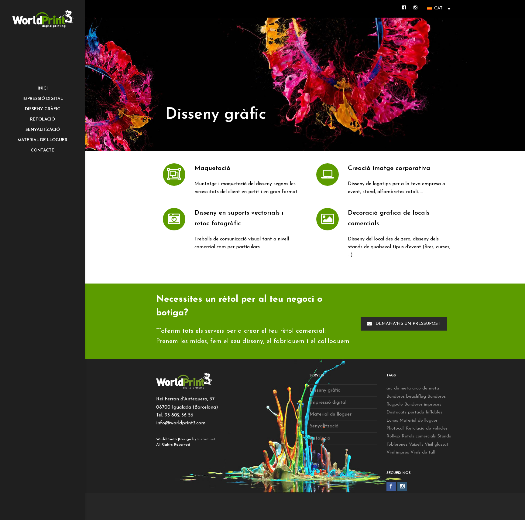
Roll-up (393, 436)
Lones (392, 420)
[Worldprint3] (42, 19)
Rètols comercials (419, 436)
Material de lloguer (331, 414)
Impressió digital (328, 402)
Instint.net (206, 439)
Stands (444, 436)
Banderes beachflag (406, 396)
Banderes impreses (422, 404)
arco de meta (425, 388)
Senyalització (324, 426)
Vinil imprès (397, 452)
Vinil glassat (436, 444)
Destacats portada (405, 412)
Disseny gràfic (325, 390)
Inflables (434, 412)
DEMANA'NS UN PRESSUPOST (408, 323)
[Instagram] (402, 486)
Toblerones (396, 444)
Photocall (395, 428)
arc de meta (398, 388)
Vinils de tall (422, 452)
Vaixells (416, 444)
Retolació (320, 438)
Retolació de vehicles (427, 428)
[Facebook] (391, 486)
